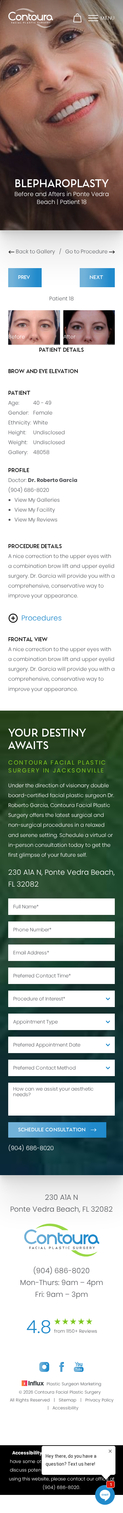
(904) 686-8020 (28, 490)
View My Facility (34, 510)
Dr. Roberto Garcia (52, 480)
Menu (107, 17)
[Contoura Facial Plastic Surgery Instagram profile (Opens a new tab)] (44, 1367)
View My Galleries (37, 500)
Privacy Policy (99, 1400)
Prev (25, 277)
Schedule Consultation (52, 1129)
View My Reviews (35, 519)
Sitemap (67, 1400)
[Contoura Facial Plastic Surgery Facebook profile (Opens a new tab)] (61, 1367)
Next (97, 277)
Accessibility (65, 1408)
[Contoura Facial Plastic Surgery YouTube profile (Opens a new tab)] (79, 1367)
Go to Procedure (87, 251)
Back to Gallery (34, 251)
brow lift (58, 566)
